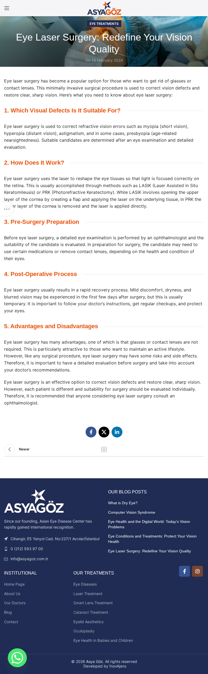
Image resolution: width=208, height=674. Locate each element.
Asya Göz (94, 661)
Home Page (14, 584)
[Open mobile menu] (6, 8)
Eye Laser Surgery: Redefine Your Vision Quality (149, 551)
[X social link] (104, 432)
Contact (11, 621)
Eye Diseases (85, 584)
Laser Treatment (87, 593)
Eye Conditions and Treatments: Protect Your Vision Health (152, 539)
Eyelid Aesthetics (88, 621)
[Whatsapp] (17, 657)
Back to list (104, 449)
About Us (12, 593)
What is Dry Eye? (123, 503)
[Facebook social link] (91, 432)
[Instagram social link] (197, 571)
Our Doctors (14, 602)
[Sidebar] (7, 209)
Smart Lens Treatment (93, 602)
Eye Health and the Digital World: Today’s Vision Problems (149, 524)
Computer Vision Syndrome (131, 512)
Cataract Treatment (90, 612)
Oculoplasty (84, 631)
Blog (8, 612)
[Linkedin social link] (117, 432)
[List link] (52, 549)
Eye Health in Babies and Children (103, 640)
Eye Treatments (104, 24)
